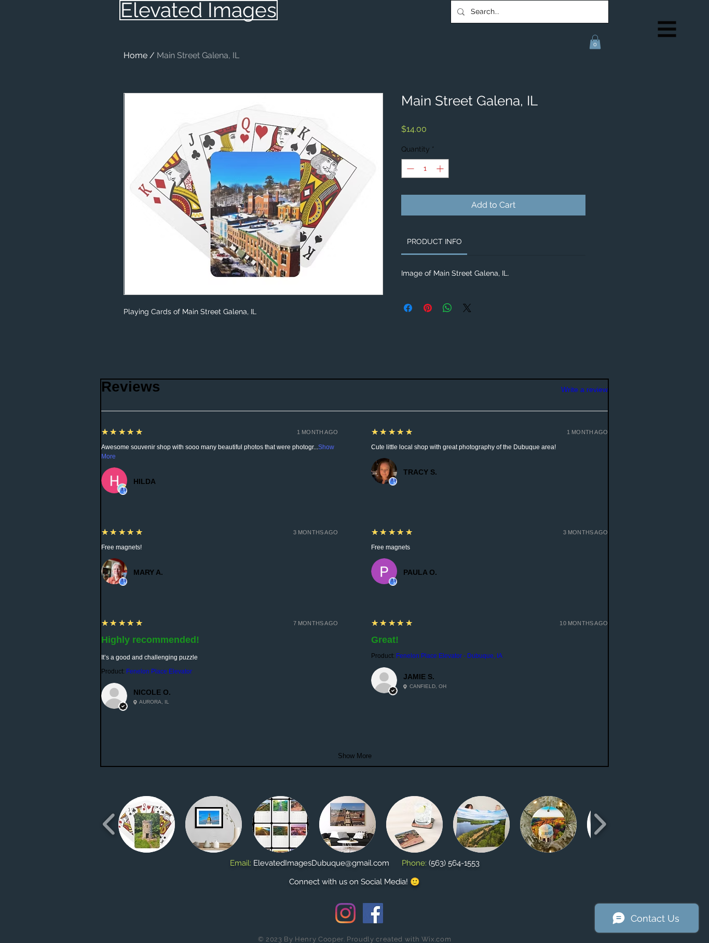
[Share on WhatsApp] (447, 308)
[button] (667, 29)
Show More (355, 756)
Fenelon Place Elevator (159, 671)
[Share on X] (467, 308)
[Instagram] (345, 913)
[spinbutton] (425, 168)
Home (135, 55)
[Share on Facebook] (408, 308)
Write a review (584, 389)
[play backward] (109, 824)
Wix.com (436, 939)
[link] (434, 241)
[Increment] (440, 168)
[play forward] (599, 824)
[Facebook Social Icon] (373, 913)
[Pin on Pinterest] (427, 308)
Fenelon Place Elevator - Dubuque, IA (449, 655)
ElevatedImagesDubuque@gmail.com (321, 863)
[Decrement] (409, 168)
